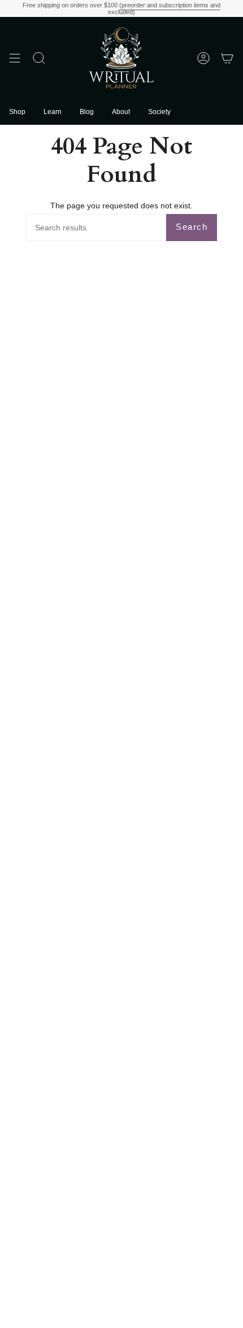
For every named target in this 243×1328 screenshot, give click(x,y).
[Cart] (227, 58)
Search (191, 226)
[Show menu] (14, 58)
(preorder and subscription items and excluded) (164, 8)
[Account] (203, 58)
